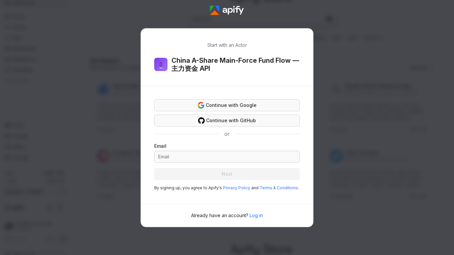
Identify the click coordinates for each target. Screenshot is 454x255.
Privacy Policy (236, 187)
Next (227, 174)
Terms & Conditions (279, 187)
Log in (256, 215)
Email (160, 146)
